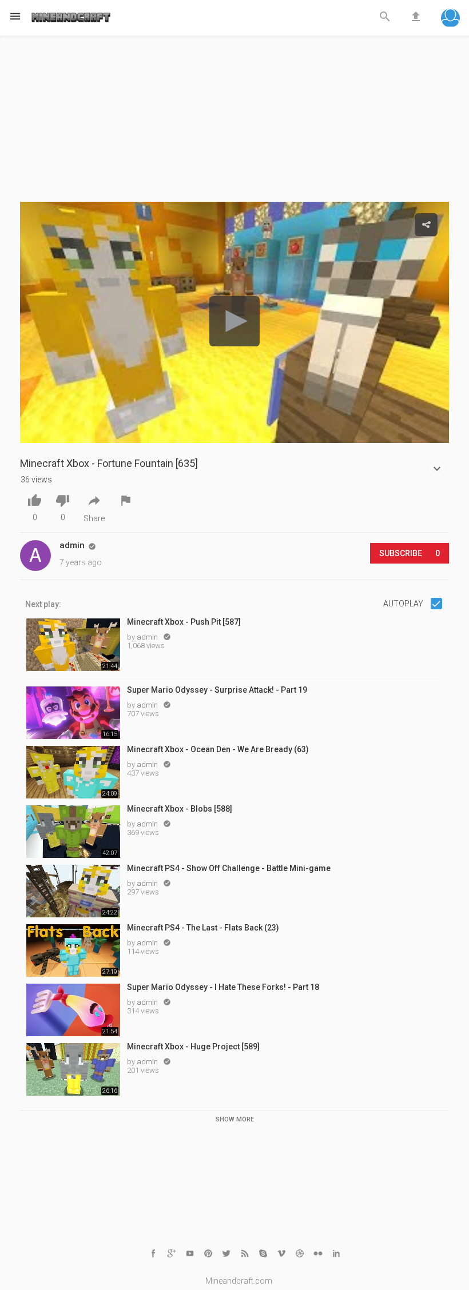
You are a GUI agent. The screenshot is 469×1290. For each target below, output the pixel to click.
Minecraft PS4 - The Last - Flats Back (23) (203, 927)
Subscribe (409, 553)
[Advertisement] (234, 122)
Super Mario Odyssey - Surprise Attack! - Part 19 (217, 689)
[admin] (35, 555)
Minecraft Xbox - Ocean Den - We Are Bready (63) (218, 749)
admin (148, 637)
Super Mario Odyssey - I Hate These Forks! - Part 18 (223, 987)
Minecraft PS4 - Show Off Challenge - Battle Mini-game (229, 868)
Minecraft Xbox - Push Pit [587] (184, 621)
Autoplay (404, 603)
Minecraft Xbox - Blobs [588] (179, 808)
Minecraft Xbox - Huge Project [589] (193, 1046)
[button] (450, 19)
